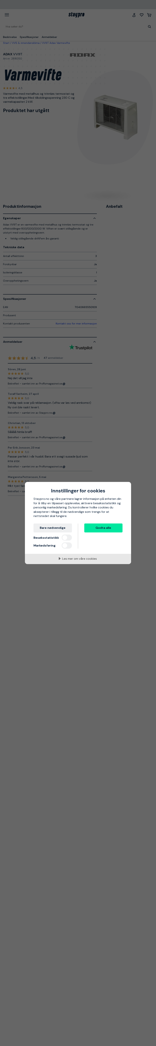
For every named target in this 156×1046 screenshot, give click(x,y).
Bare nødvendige (52, 528)
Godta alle (103, 528)
